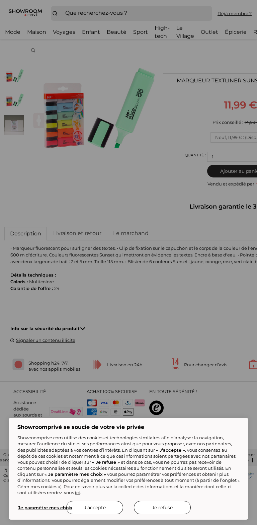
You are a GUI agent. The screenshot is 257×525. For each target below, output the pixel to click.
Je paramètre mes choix (45, 507)
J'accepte (95, 508)
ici (77, 492)
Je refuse (162, 508)
